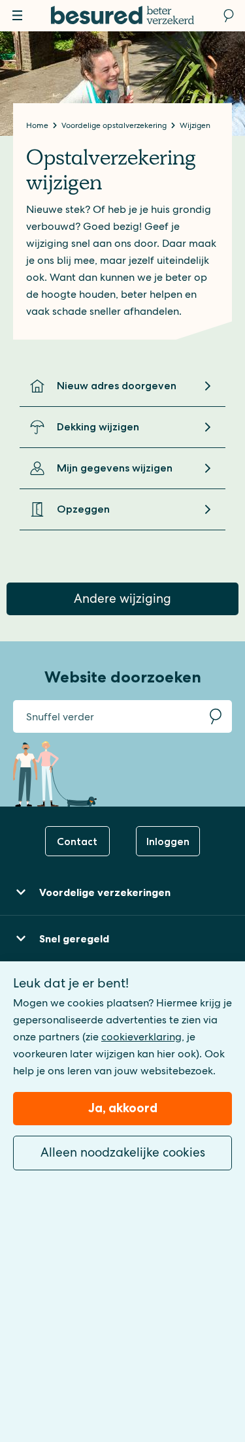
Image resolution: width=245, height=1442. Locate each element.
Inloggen (167, 841)
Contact (77, 841)
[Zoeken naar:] (106, 716)
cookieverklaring (141, 1037)
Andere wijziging (122, 598)
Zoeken (215, 716)
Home (38, 125)
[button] (122, 892)
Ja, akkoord (122, 1107)
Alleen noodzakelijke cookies (123, 1152)
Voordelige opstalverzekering (115, 125)
